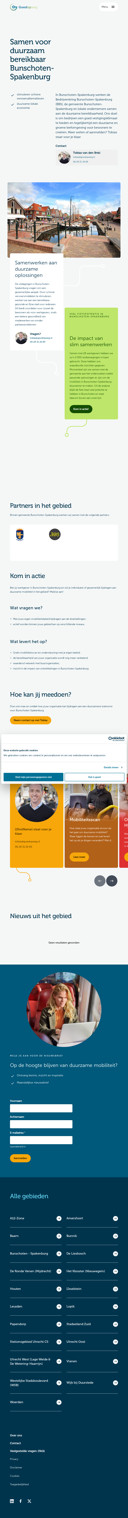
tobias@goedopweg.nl (84, 157)
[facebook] (20, 1500)
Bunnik (71, 1236)
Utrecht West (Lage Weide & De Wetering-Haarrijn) (30, 1361)
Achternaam (17, 1116)
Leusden (16, 1306)
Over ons (16, 1435)
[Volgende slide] (111, 881)
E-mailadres (17, 1132)
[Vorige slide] (100, 881)
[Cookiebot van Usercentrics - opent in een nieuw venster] (110, 739)
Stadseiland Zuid (78, 1324)
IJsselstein (73, 1289)
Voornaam (16, 1100)
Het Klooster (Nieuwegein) (85, 1271)
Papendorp (18, 1324)
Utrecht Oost (75, 1342)
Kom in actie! (81, 409)
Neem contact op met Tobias (30, 720)
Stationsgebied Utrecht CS (29, 1342)
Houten (15, 1289)
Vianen (71, 1361)
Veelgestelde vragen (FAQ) (27, 1451)
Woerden (16, 1402)
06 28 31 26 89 (80, 161)
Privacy (14, 1459)
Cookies (14, 1475)
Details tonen (111, 767)
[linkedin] (12, 1500)
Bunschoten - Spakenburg (29, 1253)
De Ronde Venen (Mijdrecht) (30, 1271)
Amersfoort (74, 1218)
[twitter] (29, 1500)
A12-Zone (17, 1218)
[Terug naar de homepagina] (23, 7)
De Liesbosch (76, 1253)
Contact (15, 1443)
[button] (108, 6)
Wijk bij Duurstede (79, 1382)
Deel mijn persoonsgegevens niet (33, 777)
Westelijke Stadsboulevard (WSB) (29, 1383)
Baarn (14, 1236)
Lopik (70, 1306)
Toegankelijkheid (19, 1484)
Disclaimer (16, 1467)
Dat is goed (94, 777)
